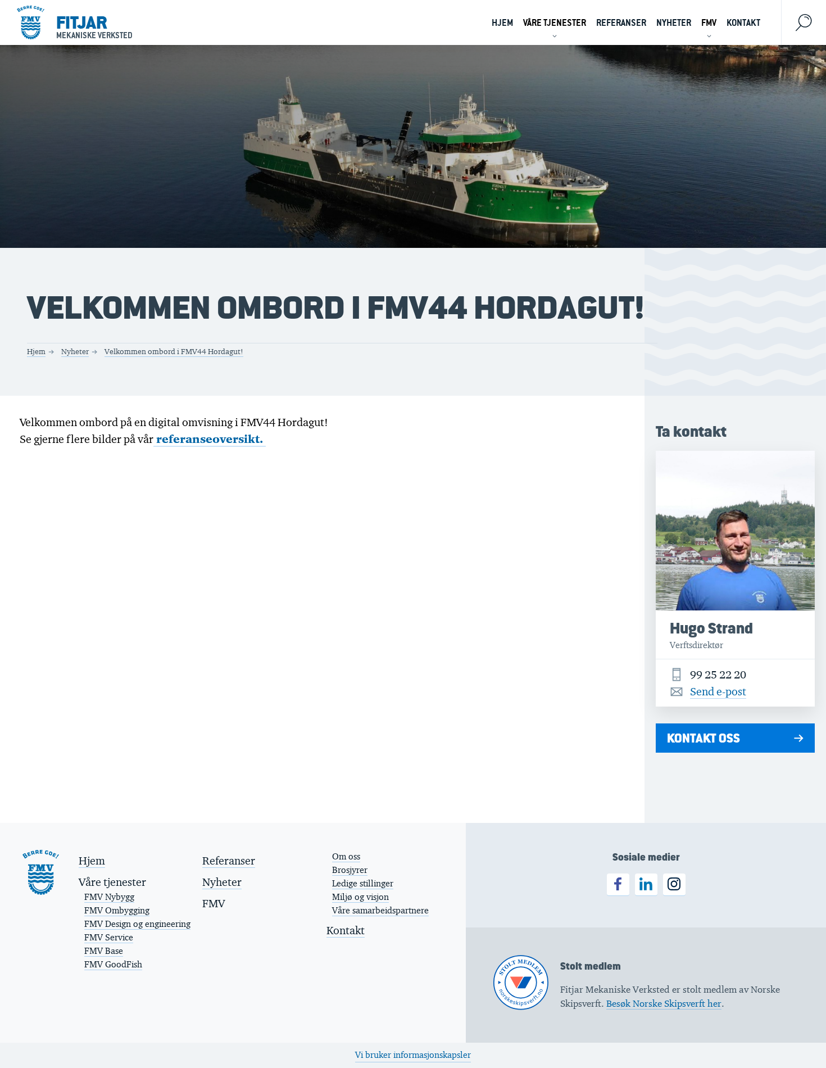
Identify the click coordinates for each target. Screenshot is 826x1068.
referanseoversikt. (209, 439)
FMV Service (108, 937)
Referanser (621, 23)
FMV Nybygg (109, 896)
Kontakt (743, 23)
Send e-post (718, 691)
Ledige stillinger (362, 883)
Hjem (502, 23)
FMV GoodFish (113, 964)
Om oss (346, 856)
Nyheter (673, 23)
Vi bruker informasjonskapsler (413, 1054)
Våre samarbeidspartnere (380, 910)
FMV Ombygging (116, 910)
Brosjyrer (349, 870)
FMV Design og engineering (137, 923)
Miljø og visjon (360, 896)
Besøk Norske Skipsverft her (663, 1003)
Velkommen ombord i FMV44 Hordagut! (174, 351)
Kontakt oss (703, 738)
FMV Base (103, 950)
